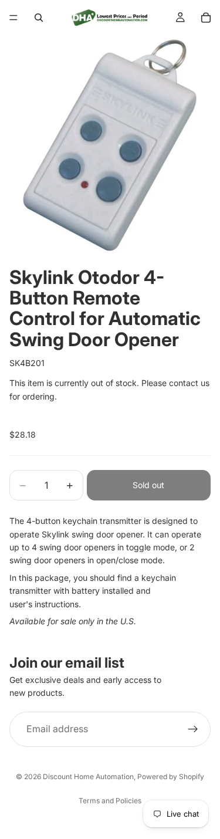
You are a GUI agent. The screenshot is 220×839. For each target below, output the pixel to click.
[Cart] (206, 18)
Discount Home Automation (88, 776)
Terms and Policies (110, 800)
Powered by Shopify (170, 776)
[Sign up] (193, 729)
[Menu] (13, 17)
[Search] (39, 18)
